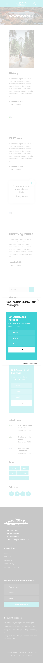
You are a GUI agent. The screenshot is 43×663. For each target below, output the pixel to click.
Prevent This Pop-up (30, 363)
